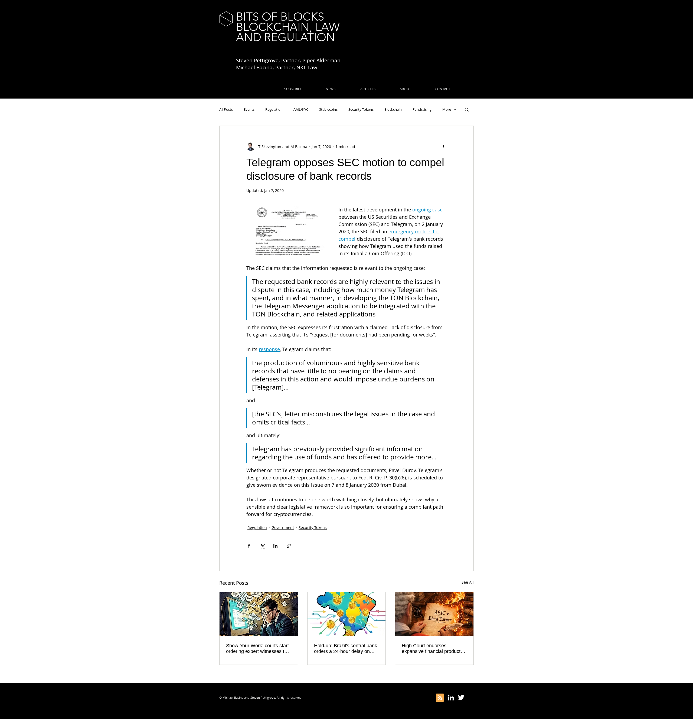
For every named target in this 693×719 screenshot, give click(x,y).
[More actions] (443, 146)
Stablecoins (328, 109)
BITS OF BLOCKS (280, 17)
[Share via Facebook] (248, 545)
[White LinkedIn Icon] (451, 697)
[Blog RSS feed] (440, 698)
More (446, 109)
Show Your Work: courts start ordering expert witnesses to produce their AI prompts (257, 648)
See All (468, 582)
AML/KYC (300, 109)
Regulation (274, 109)
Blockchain (393, 109)
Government (283, 527)
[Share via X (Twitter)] (262, 545)
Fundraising (422, 109)
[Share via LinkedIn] (275, 545)
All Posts (226, 109)
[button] (466, 109)
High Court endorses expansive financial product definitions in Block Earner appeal (431, 648)
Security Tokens (361, 109)
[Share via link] (288, 545)
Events (249, 109)
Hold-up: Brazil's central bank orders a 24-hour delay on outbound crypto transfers (345, 648)
